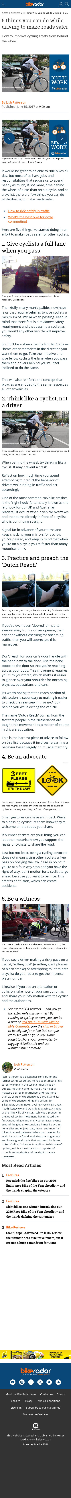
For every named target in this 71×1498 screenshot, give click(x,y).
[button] (35, 142)
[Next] (61, 138)
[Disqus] (35, 1300)
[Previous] (9, 138)
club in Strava (53, 1026)
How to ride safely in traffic (29, 211)
